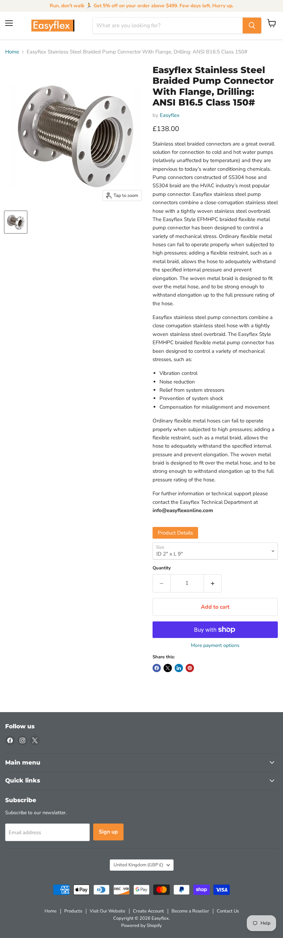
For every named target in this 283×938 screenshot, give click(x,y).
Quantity (162, 568)
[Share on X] (168, 668)
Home (12, 52)
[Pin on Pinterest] (190, 668)
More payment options (215, 645)
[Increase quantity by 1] (213, 583)
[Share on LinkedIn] (179, 668)
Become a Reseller (190, 911)
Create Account (148, 911)
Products (73, 911)
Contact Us (228, 911)
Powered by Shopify (141, 925)
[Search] (252, 25)
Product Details (175, 532)
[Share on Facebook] (157, 668)
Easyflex (169, 115)
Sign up (108, 832)
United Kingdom (138, 865)
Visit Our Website (107, 911)
